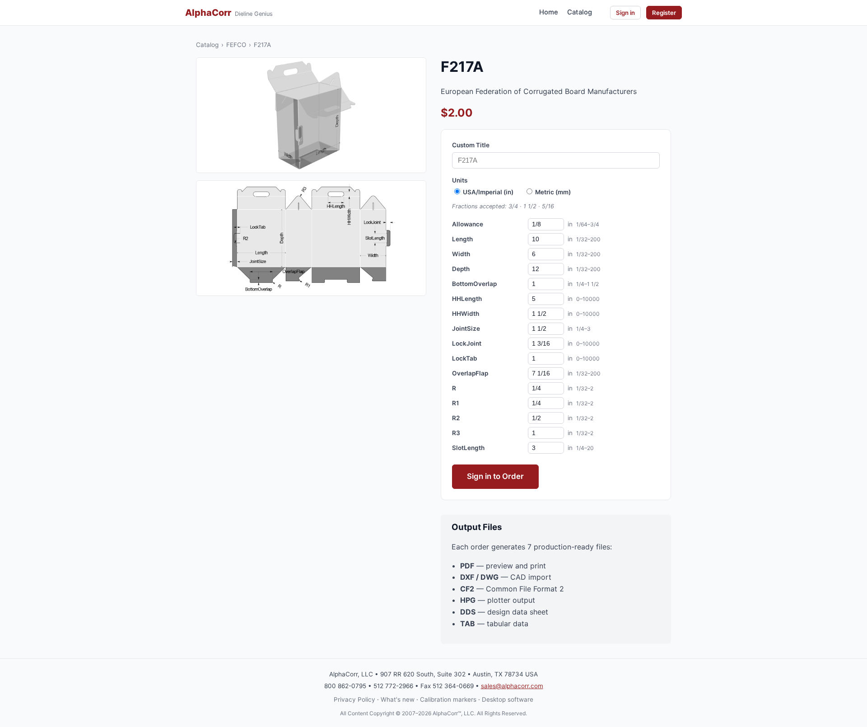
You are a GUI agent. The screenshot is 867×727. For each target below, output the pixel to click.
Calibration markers (448, 699)
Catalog (579, 12)
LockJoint (466, 343)
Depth (461, 268)
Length (462, 239)
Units (459, 180)
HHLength (467, 298)
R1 (455, 403)
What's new (398, 699)
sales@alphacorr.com (512, 685)
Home (548, 12)
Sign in (625, 12)
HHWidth (465, 313)
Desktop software (507, 699)
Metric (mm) (552, 192)
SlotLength (468, 447)
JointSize (466, 328)
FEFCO (236, 44)
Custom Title (470, 145)
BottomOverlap (474, 283)
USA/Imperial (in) (487, 192)
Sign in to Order (495, 476)
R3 (456, 432)
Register (664, 12)
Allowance (467, 224)
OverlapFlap (470, 373)
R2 (456, 418)
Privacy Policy (354, 699)
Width (461, 254)
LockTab (464, 358)
